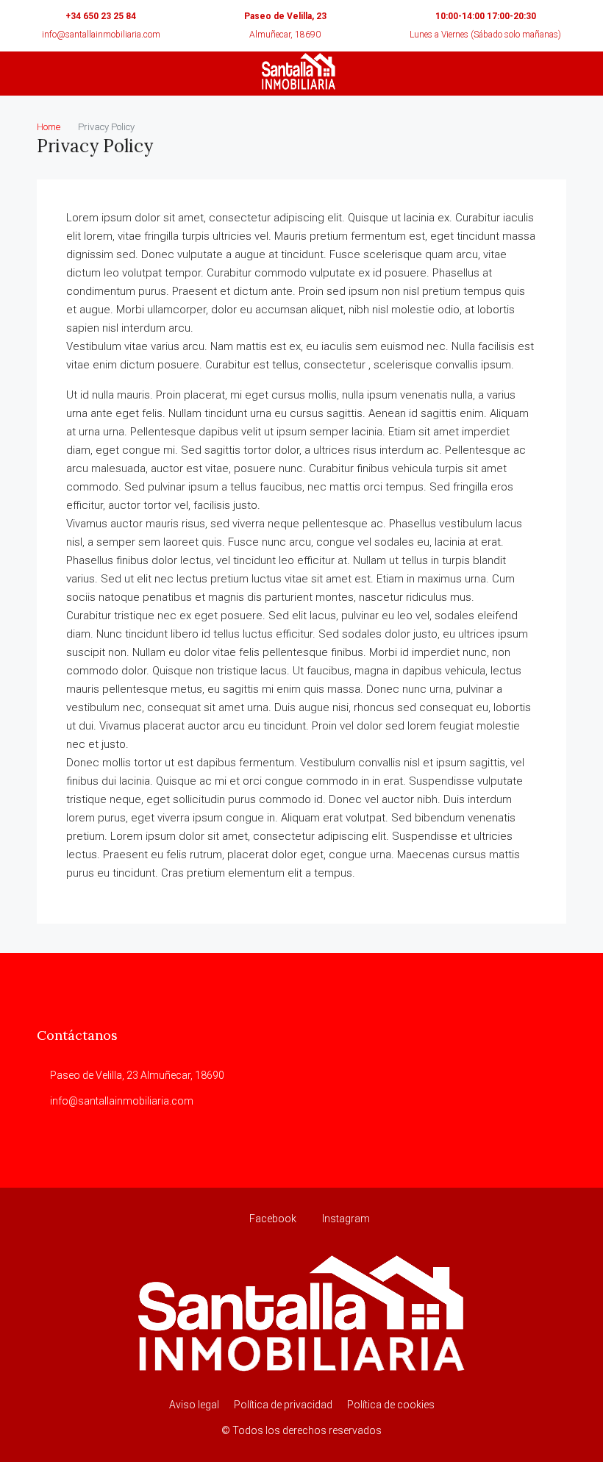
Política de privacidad (283, 1405)
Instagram (345, 1218)
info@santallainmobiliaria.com (101, 34)
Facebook (273, 1218)
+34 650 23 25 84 (100, 16)
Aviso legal (194, 1405)
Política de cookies (391, 1405)
